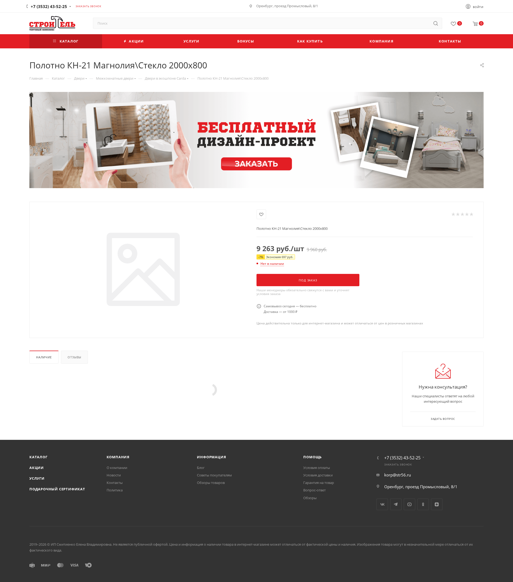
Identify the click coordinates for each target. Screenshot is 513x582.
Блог (201, 467)
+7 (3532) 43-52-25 (49, 6)
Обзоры (310, 497)
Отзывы (74, 357)
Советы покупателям (214, 475)
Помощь (312, 457)
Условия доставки (318, 475)
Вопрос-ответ (314, 490)
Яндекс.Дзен (436, 504)
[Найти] (435, 23)
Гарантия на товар (318, 482)
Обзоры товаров (211, 482)
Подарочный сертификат (57, 489)
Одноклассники (423, 504)
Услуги (37, 478)
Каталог (38, 457)
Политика (115, 490)
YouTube (409, 504)
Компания (118, 457)
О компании (117, 467)
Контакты (115, 482)
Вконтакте (382, 504)
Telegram (396, 504)
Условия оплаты (316, 467)
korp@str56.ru (397, 475)
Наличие (44, 357)
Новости (114, 475)
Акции (36, 467)
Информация (211, 457)
